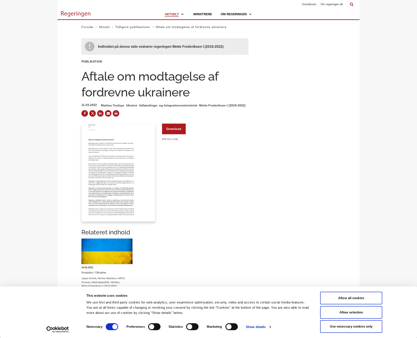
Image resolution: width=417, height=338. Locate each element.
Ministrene (202, 14)
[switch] (154, 326)
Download (173, 129)
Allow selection (351, 312)
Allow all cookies (351, 298)
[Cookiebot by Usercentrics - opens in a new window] (58, 329)
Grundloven (309, 4)
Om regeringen (234, 14)
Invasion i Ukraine (93, 272)
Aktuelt (172, 14)
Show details (256, 327)
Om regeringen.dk (332, 4)
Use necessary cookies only (351, 326)
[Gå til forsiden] (75, 12)
